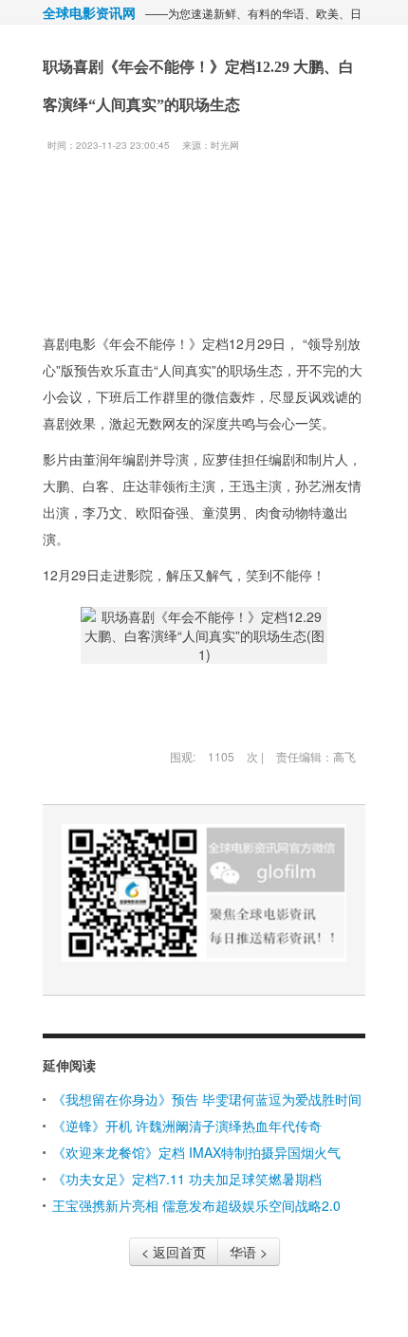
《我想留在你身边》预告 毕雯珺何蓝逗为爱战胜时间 (207, 1099)
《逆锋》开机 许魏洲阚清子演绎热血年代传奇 (187, 1125)
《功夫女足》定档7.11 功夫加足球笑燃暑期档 (187, 1178)
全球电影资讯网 (89, 12)
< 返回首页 (173, 1251)
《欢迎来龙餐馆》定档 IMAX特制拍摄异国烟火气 (196, 1152)
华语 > (249, 1251)
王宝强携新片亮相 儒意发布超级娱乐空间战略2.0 (196, 1205)
